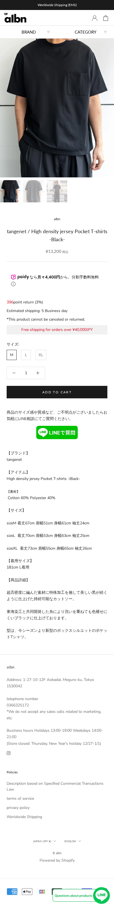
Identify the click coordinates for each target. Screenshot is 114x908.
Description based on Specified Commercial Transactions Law (55, 786)
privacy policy (18, 807)
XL (40, 355)
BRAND (29, 31)
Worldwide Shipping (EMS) (57, 5)
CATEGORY (85, 31)
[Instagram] (9, 753)
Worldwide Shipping (24, 816)
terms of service (20, 798)
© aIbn (57, 853)
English (70, 841)
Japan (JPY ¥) (42, 841)
